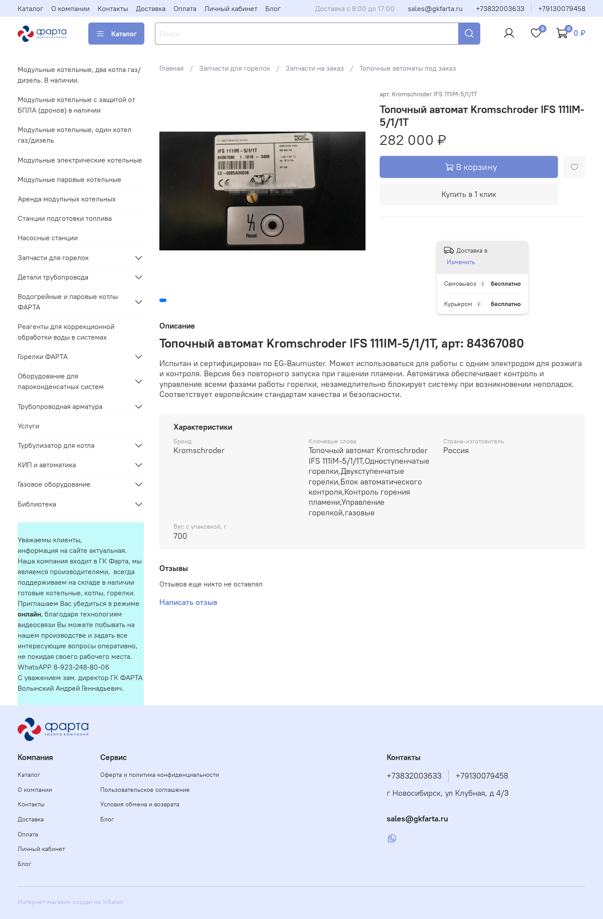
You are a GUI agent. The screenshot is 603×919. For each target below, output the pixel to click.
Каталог (30, 8)
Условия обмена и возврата (139, 804)
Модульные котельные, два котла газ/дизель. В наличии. (79, 74)
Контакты (113, 8)
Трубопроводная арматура (60, 406)
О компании (70, 8)
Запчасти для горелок (234, 68)
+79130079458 (561, 8)
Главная (171, 68)
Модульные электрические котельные (80, 159)
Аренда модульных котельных (67, 198)
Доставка (151, 8)
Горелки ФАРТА (43, 356)
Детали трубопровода (53, 276)
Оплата (184, 8)
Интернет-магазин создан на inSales (70, 902)
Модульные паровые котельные (69, 179)
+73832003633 (500, 8)
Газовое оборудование (54, 484)
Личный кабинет (230, 8)
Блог (273, 8)
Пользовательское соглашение (145, 790)
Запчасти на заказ (315, 68)
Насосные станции (48, 237)
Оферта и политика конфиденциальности (159, 775)
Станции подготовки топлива (65, 218)
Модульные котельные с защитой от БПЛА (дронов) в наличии (76, 104)
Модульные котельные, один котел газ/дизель (75, 134)
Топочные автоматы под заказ (407, 68)
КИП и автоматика (47, 464)
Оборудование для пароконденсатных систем (61, 381)
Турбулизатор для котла (56, 445)
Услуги (28, 425)
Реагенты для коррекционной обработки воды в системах (66, 331)
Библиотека (37, 503)
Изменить (461, 262)
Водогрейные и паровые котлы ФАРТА (68, 301)
